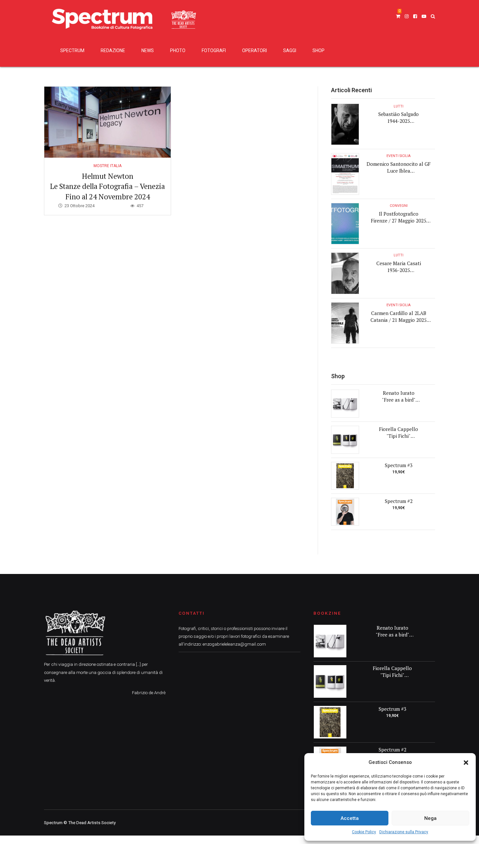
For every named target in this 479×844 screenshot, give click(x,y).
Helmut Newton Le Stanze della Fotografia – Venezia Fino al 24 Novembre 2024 (107, 186)
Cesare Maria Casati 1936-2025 (398, 266)
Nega (430, 818)
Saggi (289, 50)
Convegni (399, 206)
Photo (177, 50)
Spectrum (72, 50)
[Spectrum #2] (345, 512)
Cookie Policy (364, 832)
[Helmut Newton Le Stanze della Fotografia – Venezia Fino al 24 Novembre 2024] (107, 122)
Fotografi (214, 50)
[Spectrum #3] (345, 476)
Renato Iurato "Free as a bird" (398, 396)
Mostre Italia (108, 166)
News (147, 50)
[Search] (433, 16)
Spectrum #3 (399, 465)
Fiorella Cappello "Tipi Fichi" (398, 432)
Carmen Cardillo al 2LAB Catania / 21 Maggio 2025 (398, 316)
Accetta (350, 818)
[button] (466, 762)
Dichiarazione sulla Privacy (403, 832)
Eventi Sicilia (398, 156)
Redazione (113, 50)
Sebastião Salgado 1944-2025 (398, 117)
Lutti (398, 106)
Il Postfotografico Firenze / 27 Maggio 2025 (398, 217)
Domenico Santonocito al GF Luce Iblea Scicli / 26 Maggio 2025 (398, 171)
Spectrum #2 (399, 501)
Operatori (254, 50)
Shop (318, 50)
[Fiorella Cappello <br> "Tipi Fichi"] (345, 440)
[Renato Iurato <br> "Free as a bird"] (345, 404)
